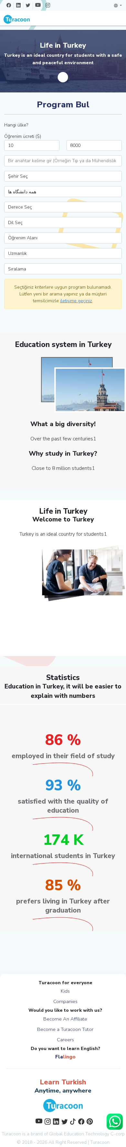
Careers (65, 1039)
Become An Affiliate (65, 1019)
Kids (65, 991)
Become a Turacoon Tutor (65, 1029)
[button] (118, 5)
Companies (65, 1001)
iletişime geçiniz (76, 301)
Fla (65, 1057)
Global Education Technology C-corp (87, 1134)
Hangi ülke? (16, 125)
